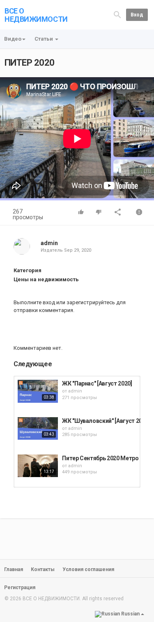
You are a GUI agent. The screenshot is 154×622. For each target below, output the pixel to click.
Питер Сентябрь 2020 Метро (100, 458)
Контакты (43, 569)
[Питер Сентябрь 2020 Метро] (38, 465)
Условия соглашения (88, 569)
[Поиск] (117, 14)
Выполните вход (34, 302)
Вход (137, 15)
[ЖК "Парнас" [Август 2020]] (38, 391)
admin (49, 243)
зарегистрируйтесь (91, 302)
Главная (13, 569)
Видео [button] (12, 39)
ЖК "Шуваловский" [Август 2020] (106, 421)
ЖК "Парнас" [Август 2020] (97, 383)
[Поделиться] (118, 213)
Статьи (44, 39)
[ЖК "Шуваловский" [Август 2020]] (38, 428)
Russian (130, 614)
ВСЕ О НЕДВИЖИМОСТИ (36, 15)
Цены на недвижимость (46, 279)
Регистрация (19, 587)
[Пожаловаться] (139, 213)
